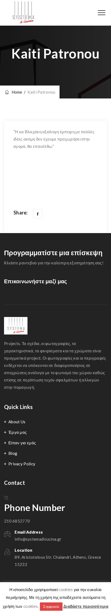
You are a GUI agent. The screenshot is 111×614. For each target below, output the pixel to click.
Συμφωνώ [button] (51, 606)
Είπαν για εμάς (22, 442)
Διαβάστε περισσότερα (85, 606)
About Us (16, 421)
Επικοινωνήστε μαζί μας (35, 281)
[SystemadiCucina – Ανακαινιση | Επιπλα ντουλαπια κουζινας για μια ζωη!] (24, 13)
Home (16, 92)
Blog (12, 453)
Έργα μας (17, 432)
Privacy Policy (21, 463)
